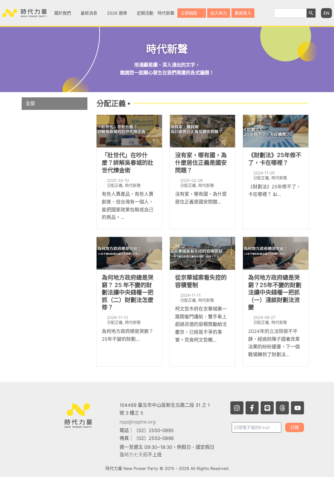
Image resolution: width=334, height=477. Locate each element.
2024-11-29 (264, 173)
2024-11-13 (117, 317)
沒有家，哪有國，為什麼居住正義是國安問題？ (201, 162)
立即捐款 (189, 13)
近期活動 (145, 13)
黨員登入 (243, 13)
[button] (65, 13)
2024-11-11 (190, 295)
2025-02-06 (191, 180)
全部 (30, 103)
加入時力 (218, 13)
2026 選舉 (117, 13)
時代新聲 (166, 13)
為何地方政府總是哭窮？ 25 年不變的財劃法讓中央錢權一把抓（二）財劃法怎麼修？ (127, 292)
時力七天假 (136, 454)
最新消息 (89, 13)
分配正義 (115, 185)
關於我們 (62, 13)
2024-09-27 (264, 317)
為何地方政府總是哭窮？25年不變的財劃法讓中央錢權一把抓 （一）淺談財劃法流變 (274, 292)
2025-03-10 (118, 180)
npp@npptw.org (138, 422)
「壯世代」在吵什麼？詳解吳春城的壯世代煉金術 (127, 162)
